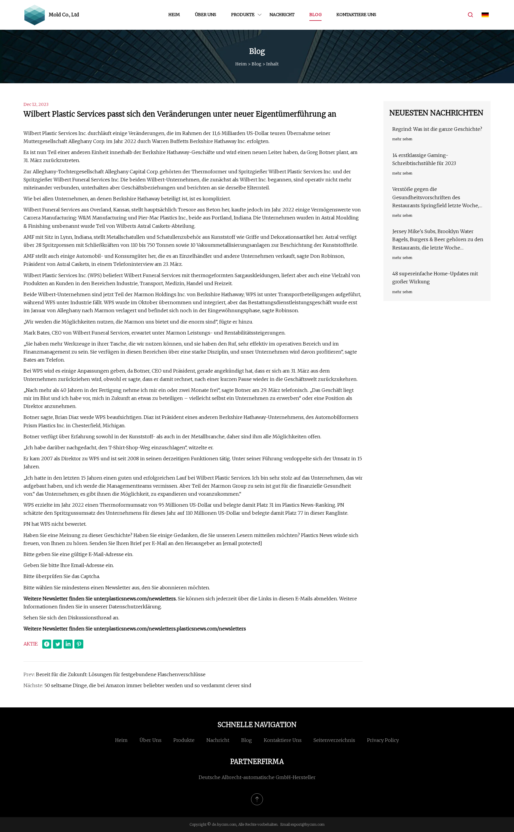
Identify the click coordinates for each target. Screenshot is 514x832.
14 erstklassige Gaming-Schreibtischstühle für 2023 (424, 159)
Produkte (243, 14)
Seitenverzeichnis (334, 740)
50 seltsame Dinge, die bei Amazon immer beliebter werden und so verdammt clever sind (147, 685)
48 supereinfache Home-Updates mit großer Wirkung (435, 278)
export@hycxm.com (308, 824)
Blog (315, 14)
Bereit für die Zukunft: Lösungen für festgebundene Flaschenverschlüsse (121, 674)
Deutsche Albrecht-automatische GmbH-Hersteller (257, 777)
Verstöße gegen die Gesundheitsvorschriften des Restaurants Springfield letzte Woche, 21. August (435, 198)
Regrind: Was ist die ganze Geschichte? (437, 129)
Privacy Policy (383, 740)
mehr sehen (402, 139)
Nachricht (281, 14)
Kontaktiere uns (356, 14)
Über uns (205, 14)
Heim (174, 14)
